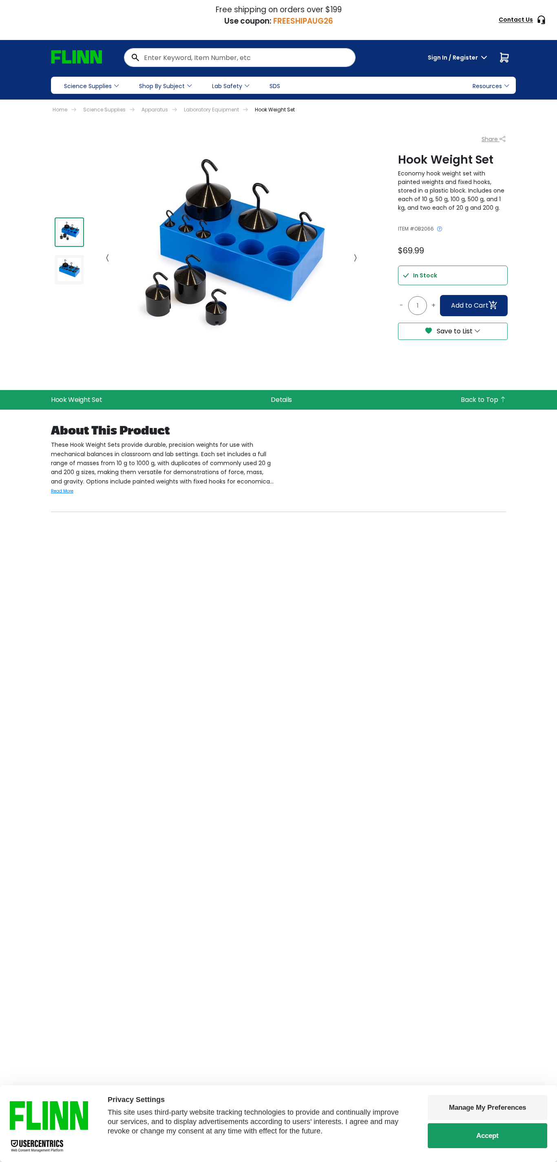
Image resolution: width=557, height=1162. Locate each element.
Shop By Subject (162, 86)
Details (281, 399)
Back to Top (480, 399)
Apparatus (154, 109)
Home (60, 109)
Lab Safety (227, 86)
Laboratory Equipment (211, 109)
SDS (275, 86)
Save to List (455, 331)
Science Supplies (88, 86)
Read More (62, 491)
